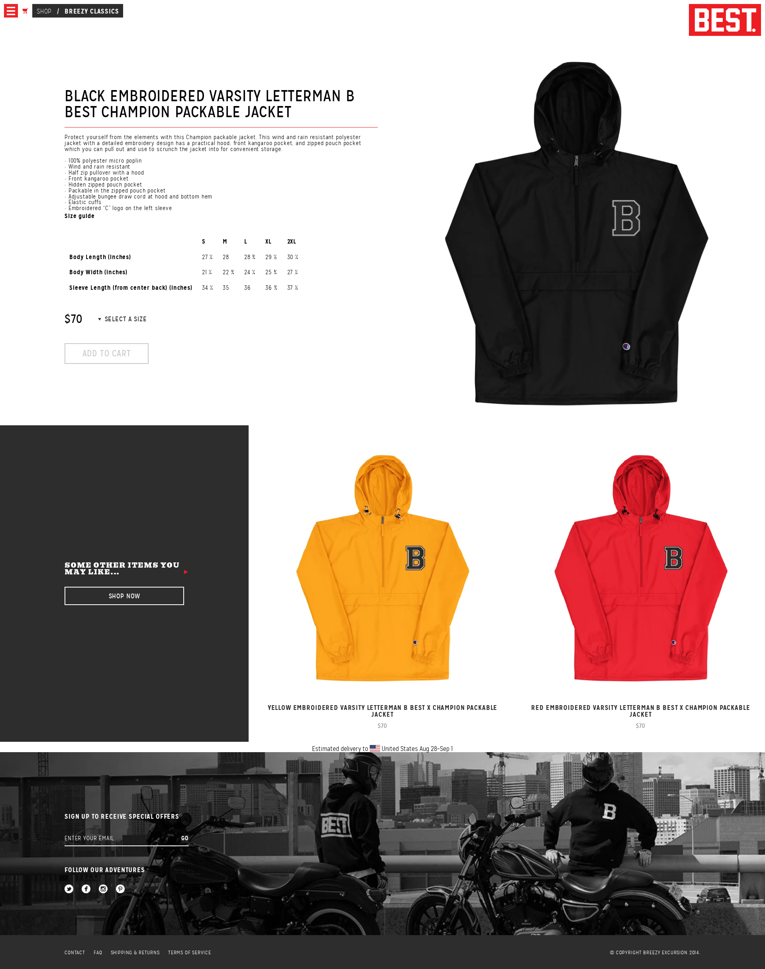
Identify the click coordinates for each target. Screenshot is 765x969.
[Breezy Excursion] (725, 20)
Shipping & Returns (135, 952)
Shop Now (124, 596)
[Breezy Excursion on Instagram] (103, 889)
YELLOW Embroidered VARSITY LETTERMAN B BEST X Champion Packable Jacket (383, 711)
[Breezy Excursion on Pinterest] (120, 889)
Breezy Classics (92, 11)
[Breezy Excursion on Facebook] (86, 889)
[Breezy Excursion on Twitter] (69, 889)
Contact (75, 952)
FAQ (98, 952)
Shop (44, 11)
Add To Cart (106, 353)
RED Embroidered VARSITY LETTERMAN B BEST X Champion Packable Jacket (640, 711)
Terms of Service (189, 952)
